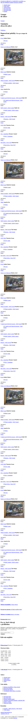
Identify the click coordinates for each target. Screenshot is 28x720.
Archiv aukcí (6, 6)
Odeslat (2, 634)
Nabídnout (3, 30)
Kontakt (5, 11)
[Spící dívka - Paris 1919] (9, 145)
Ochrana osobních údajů (9, 699)
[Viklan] (5, 91)
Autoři (4, 681)
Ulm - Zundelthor (5, 134)
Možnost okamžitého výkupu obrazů (11, 687)
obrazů (5, 619)
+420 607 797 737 (5, 713)
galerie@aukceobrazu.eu (6, 712)
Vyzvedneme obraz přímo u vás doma (12, 691)
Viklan (2, 89)
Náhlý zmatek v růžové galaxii (7, 108)
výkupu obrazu (9, 604)
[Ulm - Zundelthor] (8, 136)
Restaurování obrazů (8, 689)
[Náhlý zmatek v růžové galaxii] (10, 110)
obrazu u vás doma (10, 614)
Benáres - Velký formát (6, 116)
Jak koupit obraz (7, 10)
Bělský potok (3, 72)
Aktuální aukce (6, 5)
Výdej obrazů (6, 710)
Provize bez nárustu (7, 688)
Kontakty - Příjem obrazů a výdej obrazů (12, 708)
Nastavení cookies (7, 703)
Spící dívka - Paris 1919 (6, 142)
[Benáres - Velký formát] (9, 119)
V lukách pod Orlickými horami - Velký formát (11, 98)
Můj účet (3, 2)
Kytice (2, 38)
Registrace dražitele (18, 2)
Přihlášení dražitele (9, 2)
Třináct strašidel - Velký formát (8, 80)
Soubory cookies (7, 701)
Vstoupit (2, 20)
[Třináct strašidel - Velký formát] (11, 83)
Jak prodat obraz (7, 8)
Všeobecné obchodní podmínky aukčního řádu (14, 700)
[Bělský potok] (7, 74)
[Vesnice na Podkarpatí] (14, 65)
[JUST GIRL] (6, 127)
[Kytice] (5, 40)
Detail (2, 44)
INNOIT (15, 718)
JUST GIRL (3, 125)
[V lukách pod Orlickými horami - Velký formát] (14, 101)
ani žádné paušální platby (11, 609)
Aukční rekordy (7, 7)
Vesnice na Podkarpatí (6, 47)
